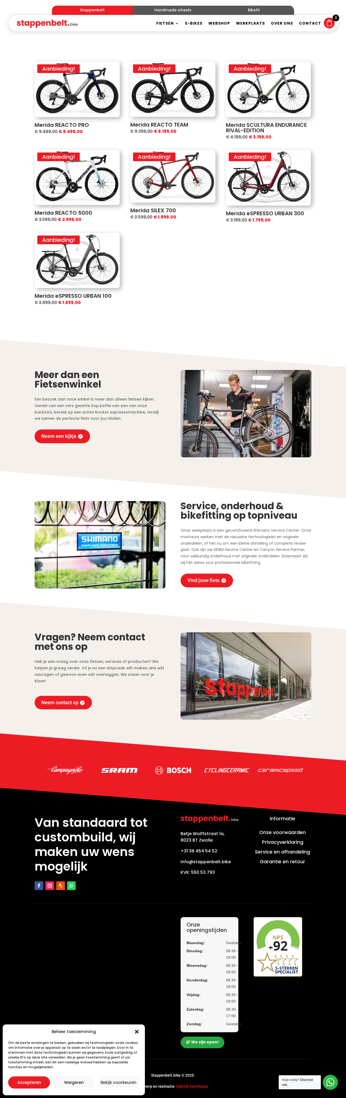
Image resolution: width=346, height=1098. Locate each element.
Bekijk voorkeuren (119, 1082)
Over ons (282, 23)
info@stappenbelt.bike (206, 862)
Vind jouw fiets (203, 580)
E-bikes (193, 23)
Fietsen (165, 23)
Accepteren (29, 1082)
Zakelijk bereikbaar (191, 1086)
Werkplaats (250, 23)
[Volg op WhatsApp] (71, 885)
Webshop (219, 23)
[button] (136, 1031)
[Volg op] (60, 885)
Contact (310, 23)
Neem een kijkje (58, 436)
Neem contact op (59, 702)
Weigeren (74, 1082)
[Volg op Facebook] (39, 885)
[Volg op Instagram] (49, 885)
